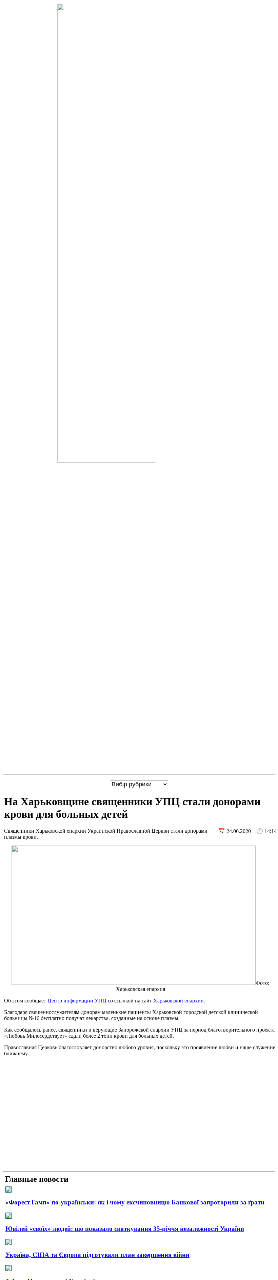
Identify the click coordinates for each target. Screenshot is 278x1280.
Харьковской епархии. (179, 1000)
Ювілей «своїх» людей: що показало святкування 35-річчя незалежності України (124, 1228)
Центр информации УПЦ (76, 1000)
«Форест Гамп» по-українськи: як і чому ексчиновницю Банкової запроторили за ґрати (134, 1202)
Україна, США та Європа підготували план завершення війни (97, 1254)
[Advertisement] (139, 1121)
